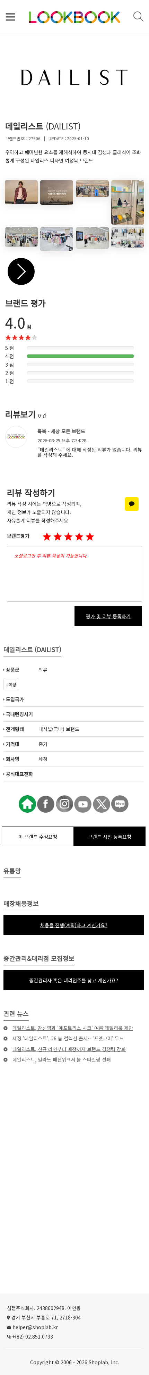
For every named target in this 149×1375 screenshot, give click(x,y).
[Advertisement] (74, 1191)
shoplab (98, 1362)
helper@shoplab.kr (35, 1327)
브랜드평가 (18, 535)
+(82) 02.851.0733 (32, 1336)
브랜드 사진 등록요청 (109, 836)
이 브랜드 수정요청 (37, 836)
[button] (68, 537)
